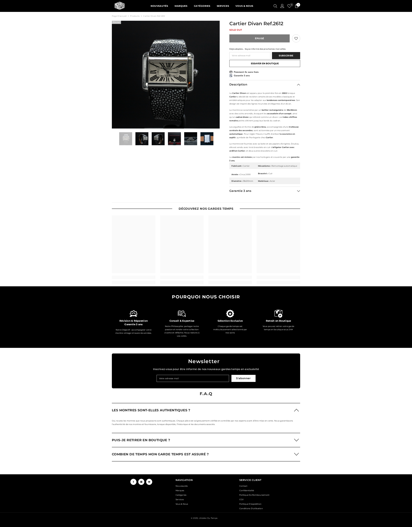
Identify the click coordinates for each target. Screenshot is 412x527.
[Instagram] (141, 482)
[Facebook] (133, 482)
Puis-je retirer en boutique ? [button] (141, 440)
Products (135, 16)
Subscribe (286, 55)
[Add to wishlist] (296, 38)
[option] (166, 75)
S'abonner (243, 378)
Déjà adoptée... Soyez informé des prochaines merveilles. (257, 49)
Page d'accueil (119, 16)
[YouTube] (149, 482)
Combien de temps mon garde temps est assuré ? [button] (160, 454)
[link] (133, 277)
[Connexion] (282, 6)
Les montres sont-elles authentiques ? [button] (151, 410)
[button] (206, 410)
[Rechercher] (275, 6)
